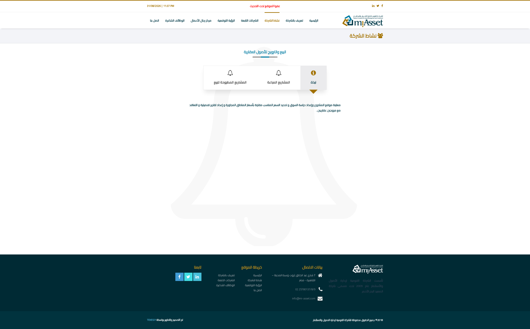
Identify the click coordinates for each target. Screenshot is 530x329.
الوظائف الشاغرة (174, 20)
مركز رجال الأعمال (201, 20)
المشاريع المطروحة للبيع (230, 82)
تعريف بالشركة (294, 20)
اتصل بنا (154, 20)
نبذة (313, 82)
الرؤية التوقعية (226, 20)
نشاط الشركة (272, 20)
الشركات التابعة (249, 20)
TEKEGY (151, 319)
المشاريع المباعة (278, 82)
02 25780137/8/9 (305, 289)
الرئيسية (313, 20)
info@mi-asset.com (303, 298)
